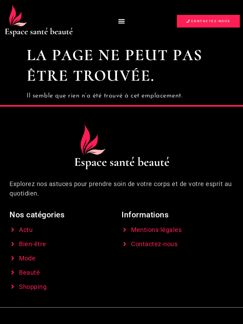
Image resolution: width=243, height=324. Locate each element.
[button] (121, 21)
